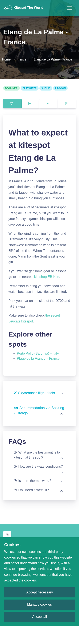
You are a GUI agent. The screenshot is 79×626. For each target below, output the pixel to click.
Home (6, 59)
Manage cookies (39, 604)
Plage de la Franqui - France (38, 358)
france (22, 59)
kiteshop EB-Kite (46, 277)
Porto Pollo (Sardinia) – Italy (38, 353)
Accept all (39, 616)
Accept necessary (39, 592)
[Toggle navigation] (70, 8)
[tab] (12, 103)
